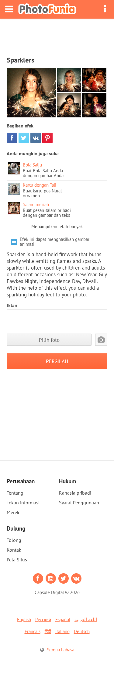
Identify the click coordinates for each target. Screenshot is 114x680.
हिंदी (48, 631)
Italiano (62, 631)
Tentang (15, 493)
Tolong (14, 540)
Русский (43, 619)
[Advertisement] (57, 35)
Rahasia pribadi (75, 493)
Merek (13, 512)
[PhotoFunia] (47, 9)
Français (32, 631)
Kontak (14, 550)
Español (62, 619)
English (24, 619)
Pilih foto (49, 339)
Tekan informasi (23, 502)
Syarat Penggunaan (79, 502)
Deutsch (82, 631)
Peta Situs (17, 560)
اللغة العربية (85, 619)
